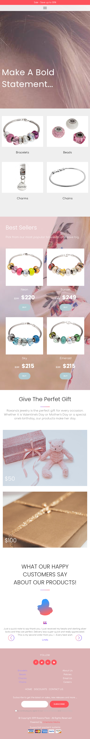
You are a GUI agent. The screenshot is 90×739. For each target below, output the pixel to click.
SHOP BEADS (67, 131)
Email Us (67, 678)
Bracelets (22, 670)
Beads (22, 674)
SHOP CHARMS (22, 177)
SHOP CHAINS (67, 177)
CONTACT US (56, 689)
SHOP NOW (22, 131)
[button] (8, 616)
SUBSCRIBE (59, 704)
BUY (24, 307)
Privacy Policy (66, 711)
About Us (68, 670)
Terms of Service (50, 711)
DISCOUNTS (40, 689)
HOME (28, 689)
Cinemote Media (51, 722)
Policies (67, 674)
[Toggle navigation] (45, 8)
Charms (22, 678)
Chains (22, 682)
